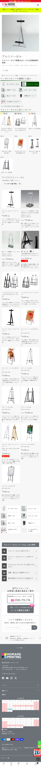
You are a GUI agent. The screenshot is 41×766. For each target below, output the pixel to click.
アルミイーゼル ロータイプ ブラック (10, 330)
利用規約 (26, 748)
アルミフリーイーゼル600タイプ (29, 330)
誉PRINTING (9, 744)
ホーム (4, 764)
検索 (11, 764)
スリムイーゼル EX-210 (8, 486)
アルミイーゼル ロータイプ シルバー (10, 212)
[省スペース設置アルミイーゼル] (11, 240)
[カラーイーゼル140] (11, 395)
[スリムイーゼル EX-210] (11, 474)
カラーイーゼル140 (7, 407)
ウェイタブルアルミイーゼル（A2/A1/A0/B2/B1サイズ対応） (10, 294)
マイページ (27, 764)
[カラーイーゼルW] (30, 395)
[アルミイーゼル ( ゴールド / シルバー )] (11, 433)
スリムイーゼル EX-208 (27, 444)
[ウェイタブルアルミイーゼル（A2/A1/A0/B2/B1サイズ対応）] (11, 281)
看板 (17, 75)
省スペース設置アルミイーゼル (11, 252)
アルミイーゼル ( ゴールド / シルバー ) (11, 445)
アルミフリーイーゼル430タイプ (10, 369)
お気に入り (36, 763)
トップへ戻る (19, 648)
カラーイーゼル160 (26, 368)
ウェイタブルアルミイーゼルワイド (30, 293)
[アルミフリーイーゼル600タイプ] (30, 317)
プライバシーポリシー (16, 748)
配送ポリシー (34, 748)
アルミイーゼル (33, 75)
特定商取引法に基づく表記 (9, 749)
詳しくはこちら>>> (22, 11)
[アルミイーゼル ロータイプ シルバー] (11, 199)
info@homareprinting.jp (8, 673)
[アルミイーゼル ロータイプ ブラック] (11, 317)
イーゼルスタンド (23, 75)
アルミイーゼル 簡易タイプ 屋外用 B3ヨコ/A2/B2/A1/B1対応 (30, 212)
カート (18, 764)
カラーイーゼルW (26, 407)
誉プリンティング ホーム (8, 75)
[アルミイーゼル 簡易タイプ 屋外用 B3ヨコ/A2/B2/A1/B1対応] (30, 199)
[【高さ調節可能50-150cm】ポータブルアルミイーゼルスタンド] (30, 240)
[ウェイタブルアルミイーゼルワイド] (30, 281)
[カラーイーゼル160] (30, 356)
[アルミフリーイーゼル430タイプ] (11, 356)
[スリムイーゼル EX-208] (30, 433)
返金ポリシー (6, 748)
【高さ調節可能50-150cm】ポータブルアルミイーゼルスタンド (30, 254)
